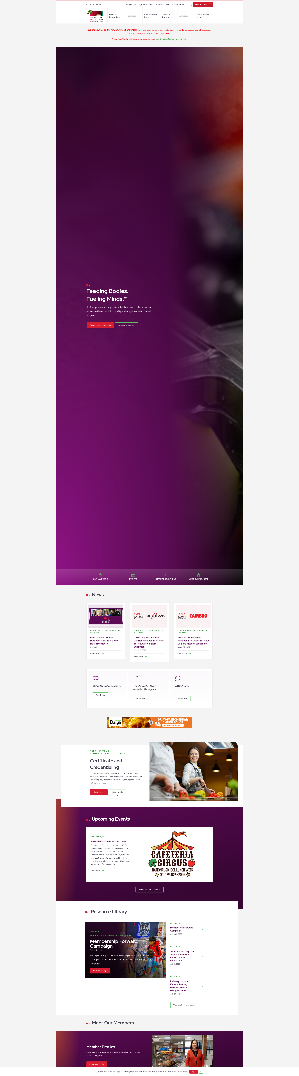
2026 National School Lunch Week (109, 841)
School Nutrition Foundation (166, 4)
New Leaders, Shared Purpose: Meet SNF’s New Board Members (104, 640)
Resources (131, 16)
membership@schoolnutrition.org (171, 39)
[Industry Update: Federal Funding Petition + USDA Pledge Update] (202, 986)
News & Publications (114, 15)
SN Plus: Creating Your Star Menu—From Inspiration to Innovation (182, 956)
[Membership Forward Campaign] (202, 929)
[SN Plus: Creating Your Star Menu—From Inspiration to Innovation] (202, 956)
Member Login (201, 4)
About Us (183, 4)
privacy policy (182, 1072)
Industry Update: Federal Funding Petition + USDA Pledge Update (179, 986)
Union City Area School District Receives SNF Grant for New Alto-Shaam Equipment (149, 642)
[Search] (190, 4)
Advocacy (183, 16)
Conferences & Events (150, 15)
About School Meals (203, 15)
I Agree (194, 1072)
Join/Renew (142, 4)
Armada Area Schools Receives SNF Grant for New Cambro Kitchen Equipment (193, 640)
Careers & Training (166, 15)
